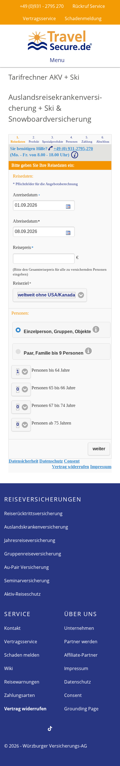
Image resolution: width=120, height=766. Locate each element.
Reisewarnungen (21, 682)
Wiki (8, 668)
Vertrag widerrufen (25, 709)
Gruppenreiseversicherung (32, 554)
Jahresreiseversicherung (29, 540)
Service (17, 614)
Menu (58, 60)
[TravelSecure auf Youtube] (36, 728)
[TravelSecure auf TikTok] (50, 728)
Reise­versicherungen (42, 499)
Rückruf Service (88, 6)
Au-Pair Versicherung (26, 567)
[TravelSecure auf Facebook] (7, 728)
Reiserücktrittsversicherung (33, 513)
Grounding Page (81, 709)
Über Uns (80, 614)
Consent (73, 695)
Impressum (76, 668)
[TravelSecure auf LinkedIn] (78, 728)
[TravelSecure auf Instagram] (64, 728)
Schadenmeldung (83, 18)
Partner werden (80, 641)
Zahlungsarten (19, 695)
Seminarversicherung (26, 581)
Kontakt (12, 628)
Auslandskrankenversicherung (36, 527)
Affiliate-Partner (81, 655)
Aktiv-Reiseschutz (22, 594)
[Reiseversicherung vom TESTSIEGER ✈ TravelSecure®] (60, 40)
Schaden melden (21, 655)
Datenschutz (77, 682)
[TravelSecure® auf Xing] (21, 728)
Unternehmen (79, 628)
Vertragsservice (39, 18)
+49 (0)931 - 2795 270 (41, 6)
